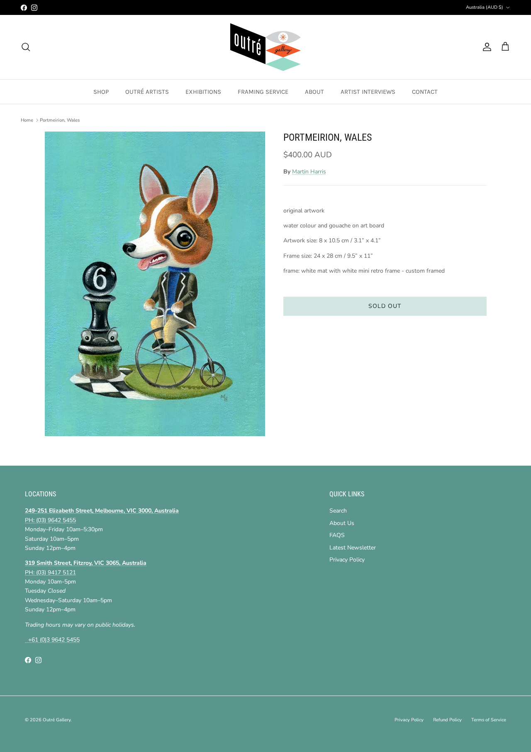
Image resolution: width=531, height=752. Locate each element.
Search (338, 511)
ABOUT (314, 91)
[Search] (26, 47)
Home (27, 120)
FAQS (337, 535)
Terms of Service (488, 720)
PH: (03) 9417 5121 (50, 572)
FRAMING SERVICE (263, 91)
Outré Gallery (57, 720)
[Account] (485, 47)
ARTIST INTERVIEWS (368, 91)
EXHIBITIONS (203, 91)
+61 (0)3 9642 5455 (52, 640)
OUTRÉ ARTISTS (147, 91)
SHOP (101, 91)
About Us (341, 523)
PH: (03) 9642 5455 (50, 520)
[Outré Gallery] (265, 47)
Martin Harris (309, 172)
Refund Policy (447, 720)
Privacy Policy (347, 560)
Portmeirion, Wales (60, 120)
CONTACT (425, 91)
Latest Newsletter (352, 548)
